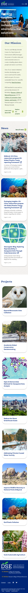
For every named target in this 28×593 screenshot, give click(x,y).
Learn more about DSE (8, 112)
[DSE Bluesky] (16, 582)
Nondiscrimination (14, 591)
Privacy (3, 591)
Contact (3, 582)
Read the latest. (16, 82)
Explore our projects (17, 111)
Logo (9, 582)
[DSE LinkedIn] (13, 582)
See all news (20, 130)
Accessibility (8, 591)
